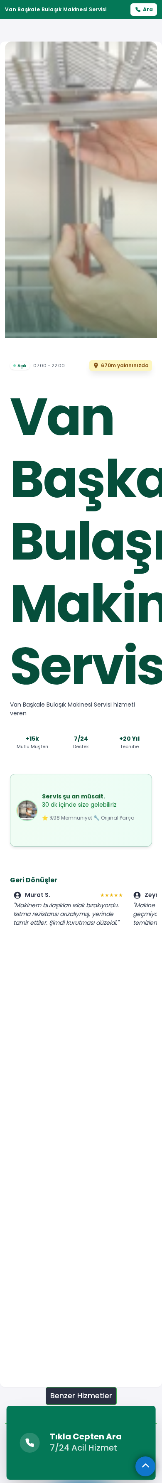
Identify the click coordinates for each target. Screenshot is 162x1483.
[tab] (81, 1396)
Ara (148, 9)
